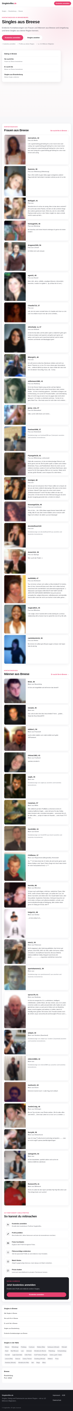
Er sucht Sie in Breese (10, 1323)
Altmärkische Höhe (23, 1362)
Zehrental (29, 1351)
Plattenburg (52, 1351)
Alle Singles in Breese (10, 1313)
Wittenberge (15, 1347)
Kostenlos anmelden (62, 3)
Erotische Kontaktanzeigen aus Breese (15, 1333)
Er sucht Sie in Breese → (60, 674)
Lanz (22, 1351)
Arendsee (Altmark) (10, 1362)
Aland (6, 1351)
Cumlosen (31, 1347)
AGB (63, 1395)
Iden (32, 1362)
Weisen (7, 1347)
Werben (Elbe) (41, 1347)
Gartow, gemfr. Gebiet (56, 1355)
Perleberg (23, 1347)
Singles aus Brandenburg (11, 1328)
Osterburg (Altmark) (39, 1358)
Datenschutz (57, 1400)
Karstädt (7, 1355)
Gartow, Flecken (27, 1358)
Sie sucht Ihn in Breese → (59, 130)
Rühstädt (64, 1347)
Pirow (56, 1358)
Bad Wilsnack (14, 1351)
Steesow (17, 1358)
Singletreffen (9, 3)
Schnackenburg (62, 1351)
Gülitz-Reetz (28, 1355)
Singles (4, 11)
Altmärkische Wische (40, 1351)
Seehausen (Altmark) (53, 1347)
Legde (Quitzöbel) (17, 1355)
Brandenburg (12, 11)
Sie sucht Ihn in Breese (11, 1318)
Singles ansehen (33, 38)
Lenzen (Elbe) (9, 1358)
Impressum (56, 1395)
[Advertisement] (36, 96)
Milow (44, 1362)
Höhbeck (50, 1358)
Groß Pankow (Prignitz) (40, 1355)
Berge (38, 1362)
